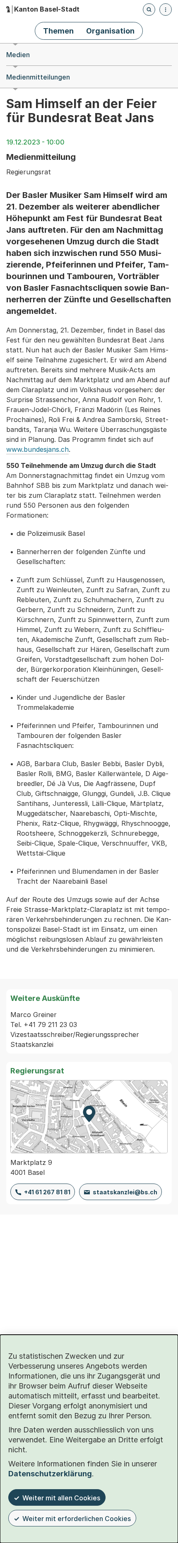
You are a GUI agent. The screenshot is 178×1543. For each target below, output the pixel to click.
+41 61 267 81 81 (47, 1192)
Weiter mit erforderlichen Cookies (76, 1518)
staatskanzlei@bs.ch (125, 1192)
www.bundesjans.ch (37, 449)
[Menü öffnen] (165, 9)
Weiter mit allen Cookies (61, 1498)
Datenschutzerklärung (50, 1473)
